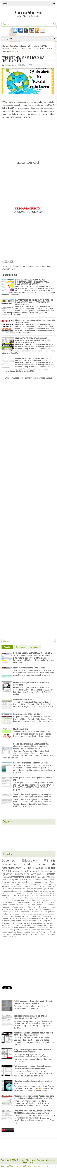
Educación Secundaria (29, 46)
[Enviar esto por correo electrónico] (2, 261)
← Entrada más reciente (12, 378)
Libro (19, 886)
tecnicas (14, 937)
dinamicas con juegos (21, 900)
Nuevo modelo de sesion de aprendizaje (28, 897)
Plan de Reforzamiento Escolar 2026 (29, 668)
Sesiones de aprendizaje (11, 882)
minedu (36, 871)
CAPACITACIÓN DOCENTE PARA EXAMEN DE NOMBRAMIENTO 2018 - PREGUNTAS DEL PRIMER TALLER (34, 302)
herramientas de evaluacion (36, 927)
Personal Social (18, 889)
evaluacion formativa (46, 925)
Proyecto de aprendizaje (36, 889)
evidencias (25, 912)
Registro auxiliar (47, 907)
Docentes (14, 46)
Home (5, 46)
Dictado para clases (9, 932)
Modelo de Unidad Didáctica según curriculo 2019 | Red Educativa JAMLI (33, 1034)
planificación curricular (32, 914)
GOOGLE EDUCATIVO (21, 896)
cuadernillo (34, 898)
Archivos (34, 647)
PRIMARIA (51, 877)
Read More (15, 295)
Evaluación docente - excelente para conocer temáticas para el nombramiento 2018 (33, 359)
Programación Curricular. (24, 907)
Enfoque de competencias (31, 905)
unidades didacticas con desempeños (38, 930)
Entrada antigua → (46, 378)
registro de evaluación (23, 891)
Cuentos (52, 918)
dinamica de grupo (25, 934)
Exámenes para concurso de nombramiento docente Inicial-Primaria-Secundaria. (33, 1067)
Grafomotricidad (8, 921)
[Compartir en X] (8, 261)
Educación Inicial (16, 864)
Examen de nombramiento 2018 (28, 866)
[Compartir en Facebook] (11, 261)
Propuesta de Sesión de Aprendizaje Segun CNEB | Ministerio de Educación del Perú (33, 1112)
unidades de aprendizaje (36, 884)
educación (36, 934)
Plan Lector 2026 (20, 729)
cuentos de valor (12, 934)
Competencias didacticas (37, 918)
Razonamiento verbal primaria (42, 880)
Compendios (40, 877)
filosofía (25, 882)
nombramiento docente (21, 877)
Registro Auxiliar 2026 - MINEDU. (27, 714)
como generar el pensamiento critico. (34, 923)
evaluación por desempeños (13, 927)
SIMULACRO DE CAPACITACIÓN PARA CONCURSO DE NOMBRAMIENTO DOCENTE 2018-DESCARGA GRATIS (33, 340)
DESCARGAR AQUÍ (28, 162)
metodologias (45, 934)
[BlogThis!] (5, 261)
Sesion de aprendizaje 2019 (15, 879)
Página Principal (31, 378)
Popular (7, 647)
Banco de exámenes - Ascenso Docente (30, 763)
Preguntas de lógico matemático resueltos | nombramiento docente (33, 1050)
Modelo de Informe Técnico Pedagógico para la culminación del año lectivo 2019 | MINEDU (34, 1097)
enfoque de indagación (26, 925)
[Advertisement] (28, 140)
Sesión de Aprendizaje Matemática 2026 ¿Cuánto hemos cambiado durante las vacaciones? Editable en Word (31, 746)
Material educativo (32, 886)
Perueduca (34, 932)
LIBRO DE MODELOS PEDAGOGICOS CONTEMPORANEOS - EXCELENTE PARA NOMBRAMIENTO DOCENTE (32, 282)
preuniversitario (49, 914)
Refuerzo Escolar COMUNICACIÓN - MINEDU (32, 653)
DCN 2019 (40, 902)
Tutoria (38, 909)
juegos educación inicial (39, 882)
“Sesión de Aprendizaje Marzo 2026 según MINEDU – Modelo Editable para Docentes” (32, 795)
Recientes (20, 647)
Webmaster (14, 1166)
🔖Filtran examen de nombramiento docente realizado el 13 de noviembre (33, 1002)
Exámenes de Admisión (27, 874)
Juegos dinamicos (23, 932)
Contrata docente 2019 (24, 902)
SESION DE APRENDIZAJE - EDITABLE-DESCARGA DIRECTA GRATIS (30, 1017)
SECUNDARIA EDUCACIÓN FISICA (17, 909)
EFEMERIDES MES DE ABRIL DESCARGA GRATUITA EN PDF (23, 59)
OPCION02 (35, 211)
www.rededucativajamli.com (45, 1166)
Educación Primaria (39, 860)
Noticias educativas (40, 896)
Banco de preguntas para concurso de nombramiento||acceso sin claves (28, 892)
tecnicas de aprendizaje (13, 916)
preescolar (20, 884)
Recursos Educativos (28, 12)
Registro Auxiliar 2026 (22, 699)
